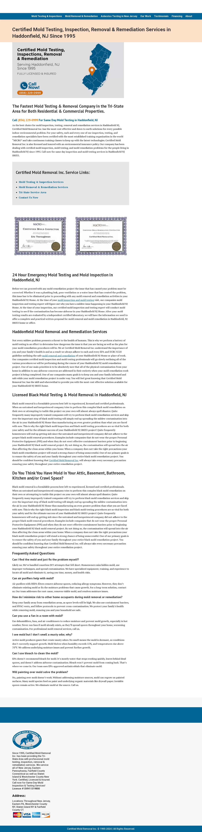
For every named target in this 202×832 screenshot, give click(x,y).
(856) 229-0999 (28, 120)
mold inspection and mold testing (76, 300)
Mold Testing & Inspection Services (41, 182)
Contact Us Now (28, 197)
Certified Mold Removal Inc (63, 460)
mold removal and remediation (58, 355)
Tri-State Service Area (32, 192)
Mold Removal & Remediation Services (43, 187)
